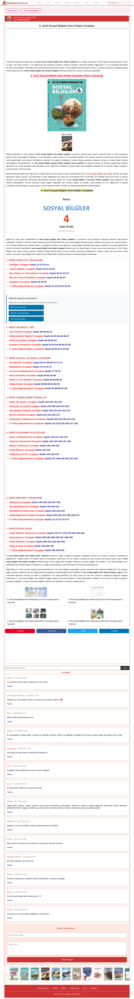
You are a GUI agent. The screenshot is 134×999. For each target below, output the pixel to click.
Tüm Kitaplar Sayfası (18, 319)
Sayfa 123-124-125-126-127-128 (43, 423)
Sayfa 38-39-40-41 (30, 332)
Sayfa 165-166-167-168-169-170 (44, 515)
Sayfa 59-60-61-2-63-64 (39, 349)
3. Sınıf (48, 2)
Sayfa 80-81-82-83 (32, 375)
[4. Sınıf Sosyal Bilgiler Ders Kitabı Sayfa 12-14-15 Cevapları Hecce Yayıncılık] (36, 592)
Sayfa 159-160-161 (34, 506)
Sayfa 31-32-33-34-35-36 (39, 286)
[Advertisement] (67, 44)
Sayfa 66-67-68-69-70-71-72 (35, 362)
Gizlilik (55, 988)
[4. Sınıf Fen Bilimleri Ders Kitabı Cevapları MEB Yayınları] (56, 974)
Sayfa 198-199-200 (36, 550)
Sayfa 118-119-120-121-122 (42, 419)
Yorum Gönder (67, 960)
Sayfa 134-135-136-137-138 (40, 441)
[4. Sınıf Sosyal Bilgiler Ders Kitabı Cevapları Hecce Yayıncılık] (35, 974)
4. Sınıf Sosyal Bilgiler (30, 11)
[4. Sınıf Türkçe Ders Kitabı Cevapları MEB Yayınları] (14, 974)
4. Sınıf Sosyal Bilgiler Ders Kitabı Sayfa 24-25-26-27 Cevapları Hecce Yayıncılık (95, 622)
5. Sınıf (67, 2)
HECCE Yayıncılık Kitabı (19, 313)
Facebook (52, 631)
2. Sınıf (38, 2)
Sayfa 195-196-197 (31, 546)
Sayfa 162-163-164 (37, 511)
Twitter (83, 631)
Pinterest (20, 631)
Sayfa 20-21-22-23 (39, 273)
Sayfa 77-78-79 (35, 371)
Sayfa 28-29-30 (27, 282)
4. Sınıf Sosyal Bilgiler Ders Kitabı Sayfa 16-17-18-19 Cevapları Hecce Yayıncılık (95, 601)
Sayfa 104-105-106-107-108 (39, 406)
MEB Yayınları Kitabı (18, 307)
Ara (125, 668)
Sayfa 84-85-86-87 (35, 379)
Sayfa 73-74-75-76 (30, 367)
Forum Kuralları (43, 988)
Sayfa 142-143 (29, 450)
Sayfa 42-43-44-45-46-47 (39, 336)
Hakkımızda (74, 988)
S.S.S (85, 988)
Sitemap (94, 988)
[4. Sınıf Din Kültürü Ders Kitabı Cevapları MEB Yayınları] (118, 974)
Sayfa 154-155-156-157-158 (34, 502)
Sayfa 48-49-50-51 (33, 340)
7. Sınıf (86, 2)
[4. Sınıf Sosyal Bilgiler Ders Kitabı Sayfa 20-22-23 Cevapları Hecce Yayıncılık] (36, 613)
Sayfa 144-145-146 (34, 454)
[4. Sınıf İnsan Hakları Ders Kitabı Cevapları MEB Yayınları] (97, 974)
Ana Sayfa (12, 11)
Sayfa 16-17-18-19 (32, 269)
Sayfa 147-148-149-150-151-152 (43, 458)
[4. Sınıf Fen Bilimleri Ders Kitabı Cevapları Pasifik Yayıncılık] (66, 974)
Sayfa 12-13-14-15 (29, 264)
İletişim (63, 988)
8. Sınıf (95, 2)
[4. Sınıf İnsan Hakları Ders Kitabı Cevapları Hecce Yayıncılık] (108, 974)
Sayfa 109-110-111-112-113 (39, 410)
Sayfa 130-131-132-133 (38, 437)
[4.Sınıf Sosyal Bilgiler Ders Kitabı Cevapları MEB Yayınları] (45, 974)
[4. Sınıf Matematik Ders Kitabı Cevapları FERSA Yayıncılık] (87, 974)
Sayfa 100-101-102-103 (35, 402)
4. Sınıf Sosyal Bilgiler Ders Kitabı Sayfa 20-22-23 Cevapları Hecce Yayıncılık (33, 622)
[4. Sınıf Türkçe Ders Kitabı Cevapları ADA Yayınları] (24, 974)
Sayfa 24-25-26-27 (37, 277)
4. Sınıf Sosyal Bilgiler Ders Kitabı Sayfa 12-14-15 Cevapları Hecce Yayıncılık (33, 601)
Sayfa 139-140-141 (34, 445)
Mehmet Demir (24, 20)
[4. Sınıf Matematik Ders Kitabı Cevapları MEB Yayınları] (76, 974)
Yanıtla (9, 686)
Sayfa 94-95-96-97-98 (38, 388)
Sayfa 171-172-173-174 (39, 519)
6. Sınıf (76, 2)
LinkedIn (114, 631)
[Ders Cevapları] (15, 2)
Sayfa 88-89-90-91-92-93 (34, 384)
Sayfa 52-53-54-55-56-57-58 (40, 344)
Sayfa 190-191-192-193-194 (37, 541)
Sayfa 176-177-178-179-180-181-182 (46, 533)
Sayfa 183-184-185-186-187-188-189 (41, 537)
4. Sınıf (57, 2)
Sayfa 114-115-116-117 (34, 415)
